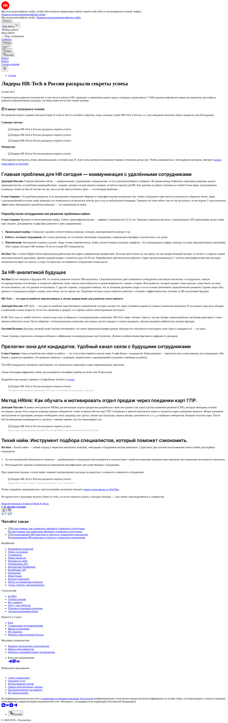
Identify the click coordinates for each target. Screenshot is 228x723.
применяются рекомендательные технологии (67, 698)
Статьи (12, 75)
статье (70, 379)
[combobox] (15, 713)
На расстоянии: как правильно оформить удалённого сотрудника (45, 531)
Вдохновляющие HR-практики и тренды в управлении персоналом (46, 537)
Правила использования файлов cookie (59, 17)
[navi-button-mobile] (4, 68)
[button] (5, 58)
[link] (7, 50)
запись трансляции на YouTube (101, 489)
